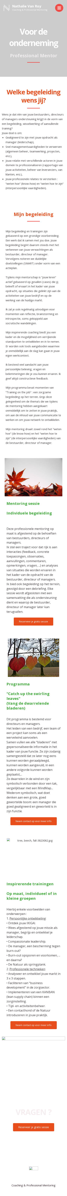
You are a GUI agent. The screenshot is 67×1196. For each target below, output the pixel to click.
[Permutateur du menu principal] (59, 8)
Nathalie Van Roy (26, 6)
